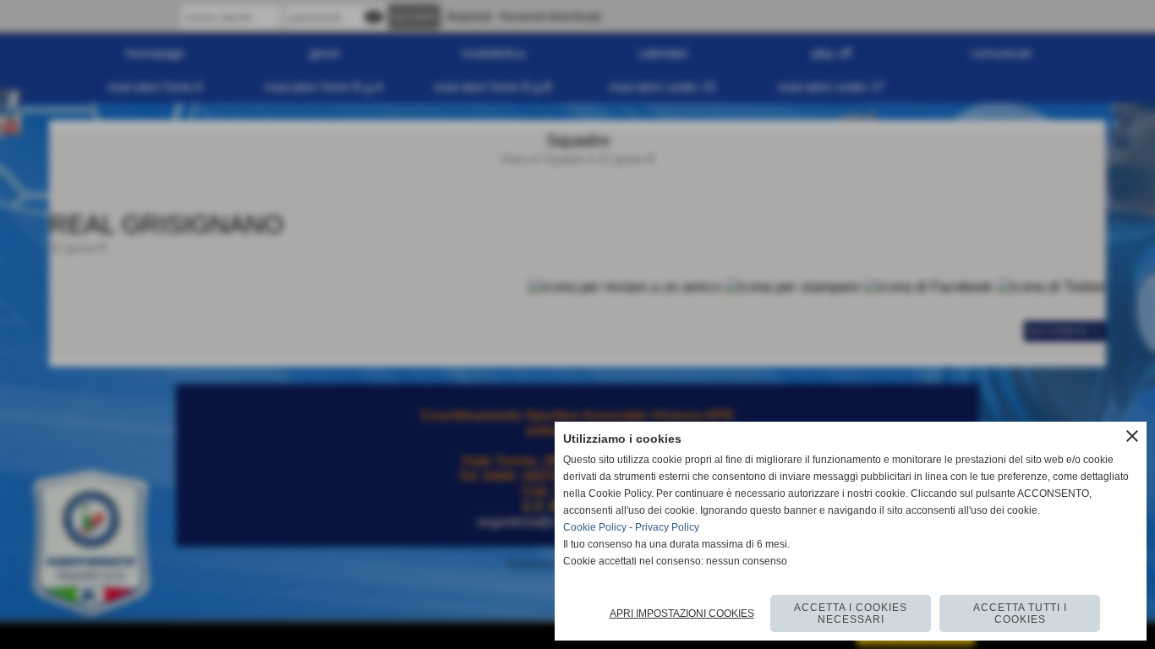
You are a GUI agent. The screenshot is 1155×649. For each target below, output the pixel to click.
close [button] (1132, 436)
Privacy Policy (667, 527)
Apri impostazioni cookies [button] (682, 613)
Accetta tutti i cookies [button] (1020, 613)
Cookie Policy (595, 527)
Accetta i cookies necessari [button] (850, 613)
